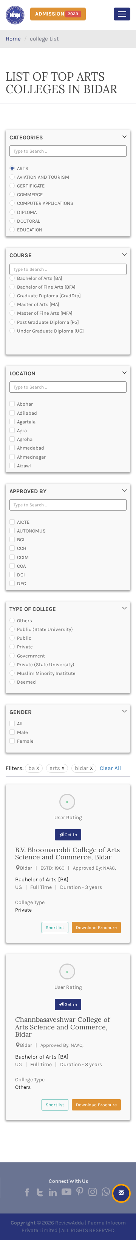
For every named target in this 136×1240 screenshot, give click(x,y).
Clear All (110, 768)
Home (13, 38)
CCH (21, 548)
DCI (21, 575)
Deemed (26, 682)
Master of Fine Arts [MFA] (45, 313)
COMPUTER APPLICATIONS (45, 203)
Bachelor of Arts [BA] (39, 278)
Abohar (25, 404)
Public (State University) (45, 629)
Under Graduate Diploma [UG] (50, 331)
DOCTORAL (28, 221)
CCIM (23, 557)
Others (24, 620)
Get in (70, 834)
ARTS (22, 168)
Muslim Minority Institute (46, 673)
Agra (22, 430)
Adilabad (27, 413)
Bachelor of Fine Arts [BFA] (46, 287)
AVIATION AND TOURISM (43, 177)
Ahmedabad (30, 448)
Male (22, 732)
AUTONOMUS (31, 531)
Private (25, 647)
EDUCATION (29, 230)
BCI (21, 539)
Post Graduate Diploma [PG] (48, 322)
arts (54, 768)
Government (31, 656)
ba (31, 768)
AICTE (23, 522)
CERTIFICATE (31, 186)
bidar (81, 768)
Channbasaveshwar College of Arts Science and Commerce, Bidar (62, 1027)
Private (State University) (45, 664)
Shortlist (55, 927)
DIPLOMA (27, 212)
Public (24, 638)
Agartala (26, 422)
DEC (21, 583)
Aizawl (24, 466)
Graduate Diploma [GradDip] (49, 295)
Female (25, 741)
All (20, 723)
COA (21, 566)
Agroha (24, 439)
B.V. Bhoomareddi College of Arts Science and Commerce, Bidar (67, 853)
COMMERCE (30, 194)
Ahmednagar (31, 457)
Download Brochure (96, 927)
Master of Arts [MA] (38, 304)
